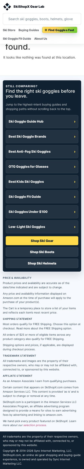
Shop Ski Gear (42, 241)
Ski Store (9, 30)
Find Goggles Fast (61, 30)
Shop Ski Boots (42, 252)
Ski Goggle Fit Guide (17, 38)
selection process (34, 425)
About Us (40, 38)
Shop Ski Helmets (42, 263)
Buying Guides (29, 30)
